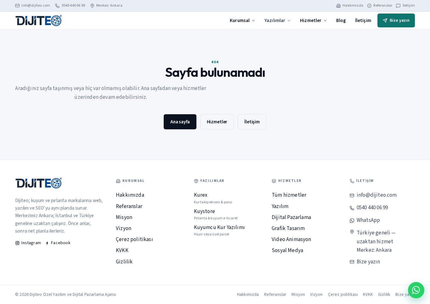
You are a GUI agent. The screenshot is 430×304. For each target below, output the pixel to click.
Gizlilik (124, 262)
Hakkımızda (352, 5)
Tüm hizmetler (289, 195)
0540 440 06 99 (73, 5)
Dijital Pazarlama (291, 217)
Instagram (31, 243)
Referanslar (382, 5)
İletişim (409, 5)
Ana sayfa (180, 121)
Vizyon (123, 228)
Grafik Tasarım (288, 228)
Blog (341, 20)
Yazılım (280, 206)
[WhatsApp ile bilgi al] (416, 290)
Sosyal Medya (287, 250)
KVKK (122, 250)
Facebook (60, 243)
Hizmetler (311, 20)
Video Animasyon (291, 239)
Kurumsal (240, 20)
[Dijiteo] (38, 20)
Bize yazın (400, 20)
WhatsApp (368, 220)
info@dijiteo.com (35, 5)
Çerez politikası (134, 239)
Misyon (124, 217)
